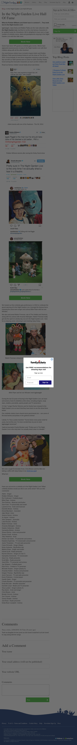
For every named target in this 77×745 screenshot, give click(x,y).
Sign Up (45, 382)
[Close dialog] (52, 359)
